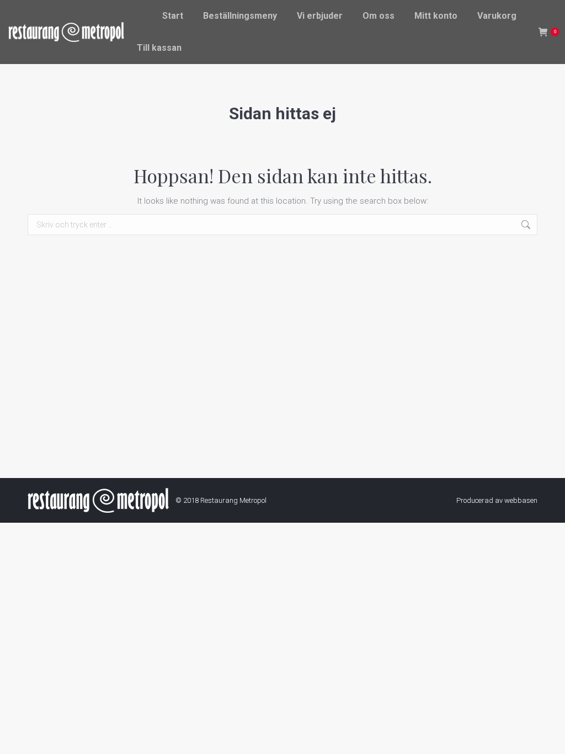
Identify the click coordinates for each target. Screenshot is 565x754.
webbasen (520, 500)
